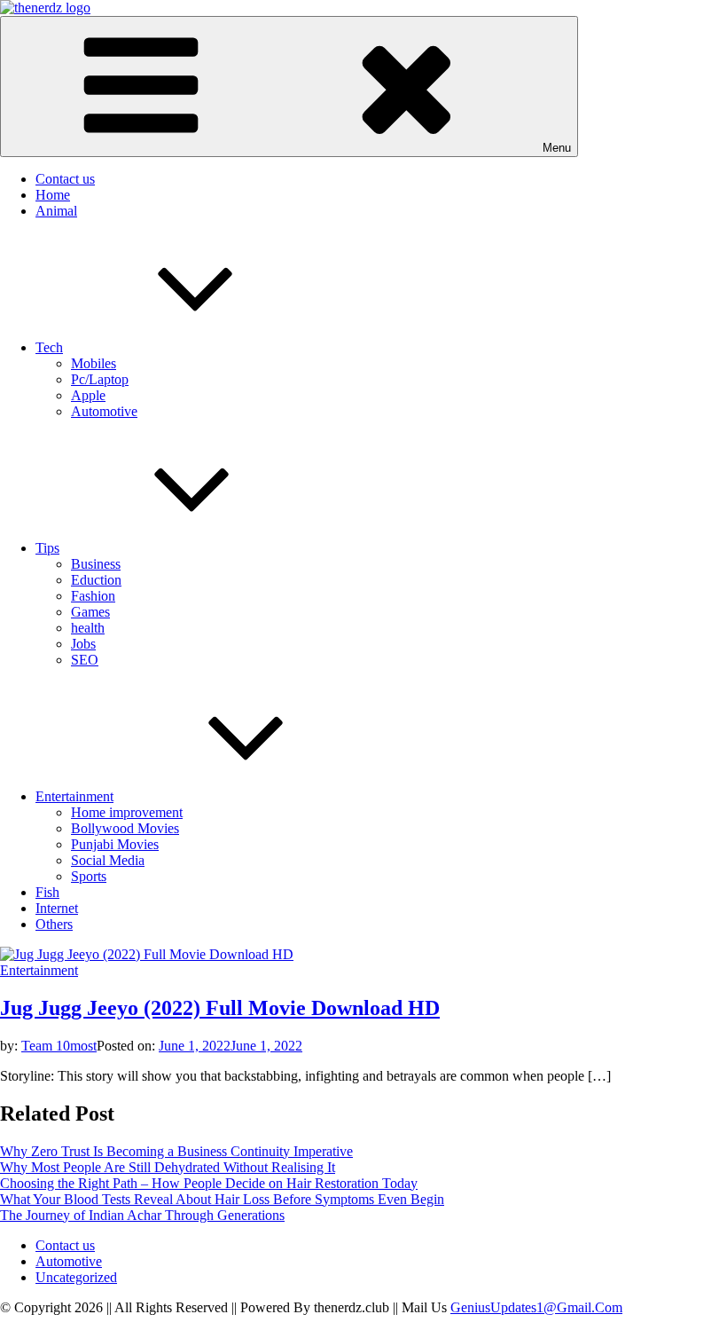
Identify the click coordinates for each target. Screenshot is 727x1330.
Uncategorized (76, 1277)
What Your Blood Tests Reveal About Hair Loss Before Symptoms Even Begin (222, 1199)
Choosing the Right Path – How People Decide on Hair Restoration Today (209, 1183)
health (88, 627)
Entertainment (74, 796)
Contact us (65, 178)
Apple (88, 395)
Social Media (108, 860)
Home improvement (127, 812)
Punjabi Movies (115, 844)
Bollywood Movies (125, 828)
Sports (88, 876)
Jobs (83, 643)
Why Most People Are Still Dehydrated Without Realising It (167, 1167)
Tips (47, 547)
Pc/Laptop (100, 379)
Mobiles (93, 363)
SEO (84, 659)
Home (52, 194)
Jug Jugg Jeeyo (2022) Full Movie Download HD (220, 1007)
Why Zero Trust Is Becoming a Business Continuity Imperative (176, 1151)
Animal (56, 210)
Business (96, 563)
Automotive (104, 411)
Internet (56, 908)
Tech (49, 347)
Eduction (96, 579)
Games (90, 611)
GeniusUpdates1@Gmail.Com (536, 1307)
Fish (47, 892)
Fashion (93, 595)
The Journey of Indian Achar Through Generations (142, 1215)
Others (54, 924)
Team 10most (59, 1045)
